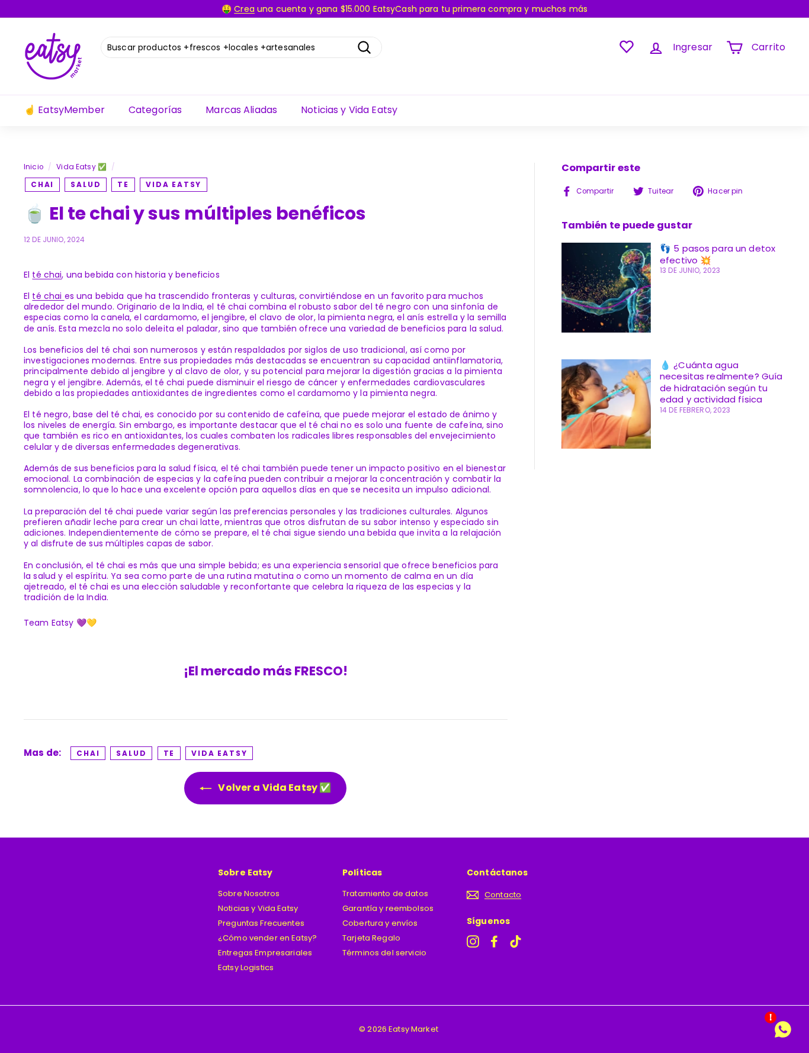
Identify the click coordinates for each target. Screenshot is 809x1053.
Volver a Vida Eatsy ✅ (273, 787)
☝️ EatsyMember (64, 110)
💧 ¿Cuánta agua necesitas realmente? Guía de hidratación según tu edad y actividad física (721, 382)
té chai (47, 275)
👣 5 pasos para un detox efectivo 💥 (717, 254)
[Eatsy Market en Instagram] (473, 941)
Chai (42, 184)
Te (123, 184)
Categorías (155, 110)
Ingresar (692, 47)
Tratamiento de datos (385, 893)
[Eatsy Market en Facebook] (494, 941)
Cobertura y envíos (380, 923)
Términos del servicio (384, 952)
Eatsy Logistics (246, 967)
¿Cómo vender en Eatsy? (267, 937)
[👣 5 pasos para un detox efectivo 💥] (606, 287)
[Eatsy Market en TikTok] (515, 941)
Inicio (33, 167)
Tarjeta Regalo (371, 937)
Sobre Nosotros (249, 893)
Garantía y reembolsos (388, 908)
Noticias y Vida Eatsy (349, 110)
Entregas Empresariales (265, 952)
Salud (85, 184)
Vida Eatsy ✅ (81, 167)
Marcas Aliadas (241, 110)
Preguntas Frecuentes (261, 923)
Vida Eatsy (173, 184)
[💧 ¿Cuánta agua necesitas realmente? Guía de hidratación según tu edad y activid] (606, 404)
